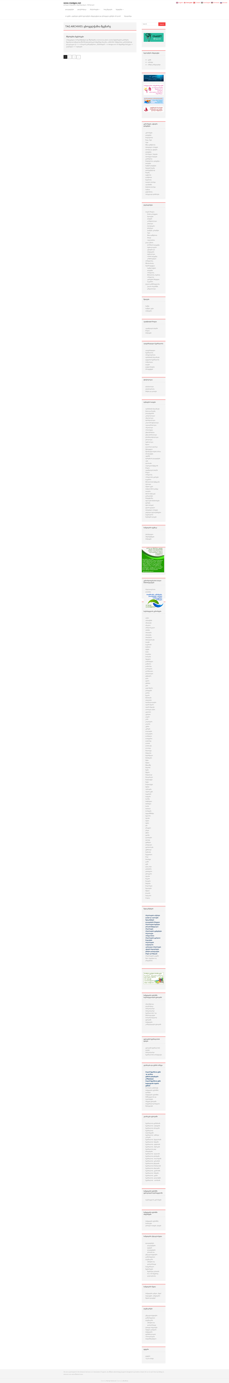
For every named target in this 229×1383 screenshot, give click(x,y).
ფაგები (147, 364)
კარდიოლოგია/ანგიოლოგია (150, 417)
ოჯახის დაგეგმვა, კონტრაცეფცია (152, 257)
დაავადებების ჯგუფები (151, 1247)
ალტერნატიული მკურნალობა (150, 351)
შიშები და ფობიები (151, 391)
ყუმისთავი (148, 849)
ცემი (146, 864)
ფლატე (147, 840)
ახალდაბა (148, 632)
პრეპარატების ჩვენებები (152, 924)
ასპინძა (147, 630)
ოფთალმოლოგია (150, 425)
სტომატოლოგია (150, 420)
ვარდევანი (148, 690)
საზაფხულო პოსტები (151, 147)
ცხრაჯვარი (148, 874)
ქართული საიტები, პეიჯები (153, 1225)
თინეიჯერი (148, 311)
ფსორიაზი (148, 463)
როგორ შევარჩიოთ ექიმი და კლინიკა (153, 1073)
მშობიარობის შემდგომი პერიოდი (152, 483)
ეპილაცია (150, 223)
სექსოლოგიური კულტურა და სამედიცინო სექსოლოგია (152, 250)
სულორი (148, 816)
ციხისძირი (148, 869)
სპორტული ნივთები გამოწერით (151, 158)
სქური (147, 823)
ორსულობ (148, 475)
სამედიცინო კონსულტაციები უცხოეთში (153, 1023)
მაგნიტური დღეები (151, 517)
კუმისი (147, 726)
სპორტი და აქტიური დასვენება (151, 151)
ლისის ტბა (148, 746)
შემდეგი (78, 57)
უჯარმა (147, 835)
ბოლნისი (148, 654)
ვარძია (147, 693)
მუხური (147, 772)
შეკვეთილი (148, 854)
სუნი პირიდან (149, 505)
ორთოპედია (149, 430)
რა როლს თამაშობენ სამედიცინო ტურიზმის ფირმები (151, 1090)
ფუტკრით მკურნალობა (152, 360)
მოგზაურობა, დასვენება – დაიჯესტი (153, 162)
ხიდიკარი (148, 895)
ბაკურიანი (148, 644)
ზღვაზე (147, 172)
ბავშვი (147, 306)
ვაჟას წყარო (149, 688)
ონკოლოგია (149, 427)
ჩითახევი (148, 859)
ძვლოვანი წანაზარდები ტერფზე (152, 502)
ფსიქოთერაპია (149, 389)
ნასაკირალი (149, 777)
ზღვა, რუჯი (148, 140)
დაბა (146, 678)
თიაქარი (148, 491)
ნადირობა (148, 180)
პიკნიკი (147, 189)
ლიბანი (147, 743)
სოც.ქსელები (108, 9)
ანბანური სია (151, 1262)
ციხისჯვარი (148, 871)
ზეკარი (147, 695)
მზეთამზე (148, 765)
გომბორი (148, 664)
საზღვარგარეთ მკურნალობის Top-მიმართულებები (151, 1013)
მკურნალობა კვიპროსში (152, 1170)
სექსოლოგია (149, 442)
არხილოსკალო (150, 628)
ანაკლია (148, 625)
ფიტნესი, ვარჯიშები (153, 230)
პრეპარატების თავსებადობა (149, 944)
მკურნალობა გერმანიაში (152, 1123)
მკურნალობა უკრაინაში (152, 1161)
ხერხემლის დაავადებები (152, 458)
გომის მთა (148, 666)
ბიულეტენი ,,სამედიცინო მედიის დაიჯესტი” (152, 1297)
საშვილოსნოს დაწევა (151, 489)
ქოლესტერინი (149, 413)
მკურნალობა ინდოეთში (152, 1168)
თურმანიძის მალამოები (152, 357)
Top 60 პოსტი (149, 1358)
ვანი (146, 685)
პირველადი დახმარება (152, 194)
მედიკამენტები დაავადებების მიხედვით (152, 921)
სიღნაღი (148, 808)
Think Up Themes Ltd (111, 1380)
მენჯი (146, 760)
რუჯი (146, 142)
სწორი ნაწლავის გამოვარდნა (150, 495)
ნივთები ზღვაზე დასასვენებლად (150, 169)
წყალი (147, 444)
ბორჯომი (148, 657)
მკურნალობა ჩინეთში (152, 1173)
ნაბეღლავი (148, 775)
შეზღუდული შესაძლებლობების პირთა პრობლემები (153, 451)
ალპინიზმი (148, 184)
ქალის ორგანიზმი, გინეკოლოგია (152, 288)
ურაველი (148, 828)
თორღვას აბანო (150, 709)
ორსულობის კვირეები (152, 477)
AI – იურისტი (149, 62)
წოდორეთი (148, 886)
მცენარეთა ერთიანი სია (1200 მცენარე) (153, 1272)
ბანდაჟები (148, 333)
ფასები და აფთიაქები (151, 917)
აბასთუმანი (148, 620)
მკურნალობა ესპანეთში (152, 1156)
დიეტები (149, 219)
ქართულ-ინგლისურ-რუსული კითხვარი (151, 1329)
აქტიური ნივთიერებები (152, 949)
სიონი (147, 806)
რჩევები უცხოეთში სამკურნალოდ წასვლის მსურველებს (152, 1104)
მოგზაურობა (149, 137)
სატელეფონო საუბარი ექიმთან (152, 1085)
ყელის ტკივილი (150, 507)
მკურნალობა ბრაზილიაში (153, 1166)
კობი (146, 719)
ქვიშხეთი (148, 842)
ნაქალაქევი (148, 779)
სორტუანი (148, 811)
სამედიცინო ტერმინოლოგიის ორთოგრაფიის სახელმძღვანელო (150, 1335)
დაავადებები (69, 9)
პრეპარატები (94, 9)
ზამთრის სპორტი (150, 187)
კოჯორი (147, 724)
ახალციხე (148, 635)
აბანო (147, 618)
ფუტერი (147, 1356)
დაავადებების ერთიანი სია (151, 1251)
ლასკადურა (149, 734)
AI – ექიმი (148, 60)
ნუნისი (147, 787)
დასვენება (148, 135)
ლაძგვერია (148, 738)
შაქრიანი (148, 852)
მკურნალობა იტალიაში (152, 1154)
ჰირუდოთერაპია (150, 355)
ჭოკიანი (147, 893)
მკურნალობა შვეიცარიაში (153, 1139)
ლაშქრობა (148, 177)
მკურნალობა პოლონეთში (153, 1158)
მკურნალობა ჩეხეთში (152, 1142)
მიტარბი (147, 767)
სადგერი (148, 796)
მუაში (147, 770)
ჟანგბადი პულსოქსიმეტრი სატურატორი (153, 514)
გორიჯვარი (148, 669)
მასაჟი (149, 238)
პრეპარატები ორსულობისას (149, 935)
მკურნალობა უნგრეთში (152, 1163)
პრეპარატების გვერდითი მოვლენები (152, 939)
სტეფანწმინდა (149, 813)
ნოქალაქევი (149, 784)
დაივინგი (148, 592)
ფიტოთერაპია (151, 1276)
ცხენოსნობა (149, 192)
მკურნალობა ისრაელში (152, 1128)
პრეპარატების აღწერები (152, 915)
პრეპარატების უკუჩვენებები (153, 931)
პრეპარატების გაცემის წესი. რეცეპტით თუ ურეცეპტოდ (152, 958)
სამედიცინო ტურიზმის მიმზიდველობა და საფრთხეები (151, 1097)
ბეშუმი (147, 649)
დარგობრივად (151, 1264)
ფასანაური (148, 837)
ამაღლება (148, 623)
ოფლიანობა (151, 240)
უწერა (147, 833)
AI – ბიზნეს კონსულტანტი (152, 64)
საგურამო (148, 794)
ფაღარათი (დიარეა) (151, 447)
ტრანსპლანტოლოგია (151, 437)
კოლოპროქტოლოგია (152, 423)
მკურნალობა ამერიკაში (152, 1147)
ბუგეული (148, 659)
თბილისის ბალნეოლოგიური (150, 701)
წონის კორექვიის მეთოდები (152, 215)
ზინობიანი (148, 698)
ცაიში (147, 862)
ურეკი (147, 830)
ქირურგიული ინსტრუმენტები (149, 535)
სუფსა (147, 820)
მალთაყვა (148, 750)
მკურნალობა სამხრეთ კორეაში (152, 1136)
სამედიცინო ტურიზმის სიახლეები (151, 1222)
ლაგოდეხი (148, 731)
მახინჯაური (148, 758)
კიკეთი (147, 717)
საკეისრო (150, 281)
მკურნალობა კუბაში (151, 1175)
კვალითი (148, 712)
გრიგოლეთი (149, 673)
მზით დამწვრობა (150, 145)
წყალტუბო (148, 888)
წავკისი (147, 878)
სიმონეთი (148, 804)
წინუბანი (147, 883)
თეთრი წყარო (149, 705)
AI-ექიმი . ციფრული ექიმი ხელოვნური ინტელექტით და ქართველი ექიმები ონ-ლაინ (93, 16)
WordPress (125, 1380)
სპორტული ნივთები (151, 154)
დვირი (147, 681)
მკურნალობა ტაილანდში (153, 1178)
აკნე (146, 461)
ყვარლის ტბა (149, 847)
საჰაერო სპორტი (150, 182)
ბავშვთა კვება (149, 308)
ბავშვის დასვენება (151, 166)
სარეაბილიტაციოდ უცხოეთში (151, 1019)
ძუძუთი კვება (149, 486)
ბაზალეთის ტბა (150, 640)
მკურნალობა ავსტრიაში (152, 1144)
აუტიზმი (147, 456)
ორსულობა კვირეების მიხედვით (153, 278)
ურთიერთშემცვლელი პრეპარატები (151, 928)
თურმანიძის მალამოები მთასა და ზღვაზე (152, 410)
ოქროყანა (148, 789)
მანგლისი (148, 753)
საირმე (147, 799)
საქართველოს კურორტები (153, 1200)
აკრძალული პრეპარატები (153, 947)
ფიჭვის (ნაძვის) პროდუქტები (150, 368)
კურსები (147, 729)
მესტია (147, 763)
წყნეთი (147, 891)
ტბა (146, 825)
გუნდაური (148, 676)
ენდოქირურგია (149, 432)
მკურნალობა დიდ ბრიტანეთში (150, 1150)
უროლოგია (148, 439)
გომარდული (149, 661)
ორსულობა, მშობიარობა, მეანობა (153, 274)
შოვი (146, 857)
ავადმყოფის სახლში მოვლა (151, 329)
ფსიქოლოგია (149, 386)
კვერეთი (148, 714)
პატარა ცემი (149, 792)
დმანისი (147, 683)
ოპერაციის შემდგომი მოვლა (151, 467)
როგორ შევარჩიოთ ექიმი (153, 1081)
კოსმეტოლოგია (152, 221)
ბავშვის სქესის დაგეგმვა (151, 269)
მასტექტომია (149, 498)
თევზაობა (148, 175)
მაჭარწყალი (149, 755)
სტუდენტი (119, 9)
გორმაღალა (149, 671)
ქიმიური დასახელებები (152, 951)
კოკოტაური (148, 721)
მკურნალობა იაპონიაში (152, 1180)
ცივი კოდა (148, 866)
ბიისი (147, 652)
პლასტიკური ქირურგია (151, 227)
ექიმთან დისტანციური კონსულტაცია (151, 1078)
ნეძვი (147, 782)
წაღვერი (148, 881)
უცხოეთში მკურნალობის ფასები (152, 1049)
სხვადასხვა (128, 16)
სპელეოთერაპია (150, 589)
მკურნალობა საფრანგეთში (149, 1132)
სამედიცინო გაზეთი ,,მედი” (153, 1293)
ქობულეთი (148, 845)
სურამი (147, 818)
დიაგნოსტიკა (81, 9)
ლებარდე (148, 741)
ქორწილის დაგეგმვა (153, 245)
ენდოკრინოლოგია (151, 435)
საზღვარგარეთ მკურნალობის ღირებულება (153, 1053)
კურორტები (148, 133)
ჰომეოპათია (149, 362)
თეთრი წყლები (149, 707)
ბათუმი (147, 642)
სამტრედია (148, 801)
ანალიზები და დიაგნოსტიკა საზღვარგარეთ (149, 1006)
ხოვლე (147, 898)
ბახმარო (148, 647)
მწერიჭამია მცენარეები (75, 37)
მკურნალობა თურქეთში (152, 1126)
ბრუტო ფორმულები (151, 954)
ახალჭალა (148, 637)
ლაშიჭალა (148, 736)
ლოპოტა (148, 748)
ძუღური (147, 876)
